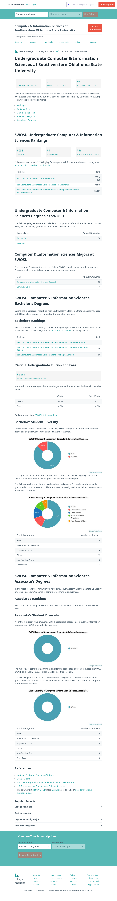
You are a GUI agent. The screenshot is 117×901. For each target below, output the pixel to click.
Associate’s (21, 243)
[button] (95, 28)
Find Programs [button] (107, 4)
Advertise (54, 881)
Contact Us (37, 881)
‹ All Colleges (31, 4)
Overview (18, 42)
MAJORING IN (57, 842)
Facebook (73, 881)
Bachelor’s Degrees (26, 116)
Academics (49, 42)
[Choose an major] (65, 14)
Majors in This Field (26, 112)
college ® (16, 4)
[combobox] (80, 4)
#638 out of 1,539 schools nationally (32, 165)
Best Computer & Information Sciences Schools (37, 178)
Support (36, 884)
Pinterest (73, 878)
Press (35, 878)
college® (20, 881)
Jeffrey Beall (39, 789)
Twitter (72, 875)
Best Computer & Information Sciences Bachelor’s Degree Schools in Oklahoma (51, 342)
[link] (21, 42)
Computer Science (24, 287)
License (55, 789)
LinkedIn (73, 884)
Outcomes (93, 42)
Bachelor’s (21, 238)
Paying (77, 42)
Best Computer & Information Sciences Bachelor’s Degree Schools (45, 355)
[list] (21, 42)
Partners (54, 884)
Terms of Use (93, 875)
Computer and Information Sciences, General (36, 282)
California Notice (94, 881)
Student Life (64, 42)
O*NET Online (23, 778)
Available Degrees (25, 109)
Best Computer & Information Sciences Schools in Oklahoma (43, 185)
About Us (36, 875)
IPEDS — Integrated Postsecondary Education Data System (45, 782)
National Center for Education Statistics (36, 775)
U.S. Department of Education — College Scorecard (41, 786)
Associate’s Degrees (26, 120)
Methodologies (56, 878)
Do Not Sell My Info (93, 884)
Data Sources (56, 875)
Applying (33, 42)
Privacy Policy (93, 878)
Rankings (21, 105)
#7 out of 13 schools (61, 330)
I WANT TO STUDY (25, 842)
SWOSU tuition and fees (46, 415)
